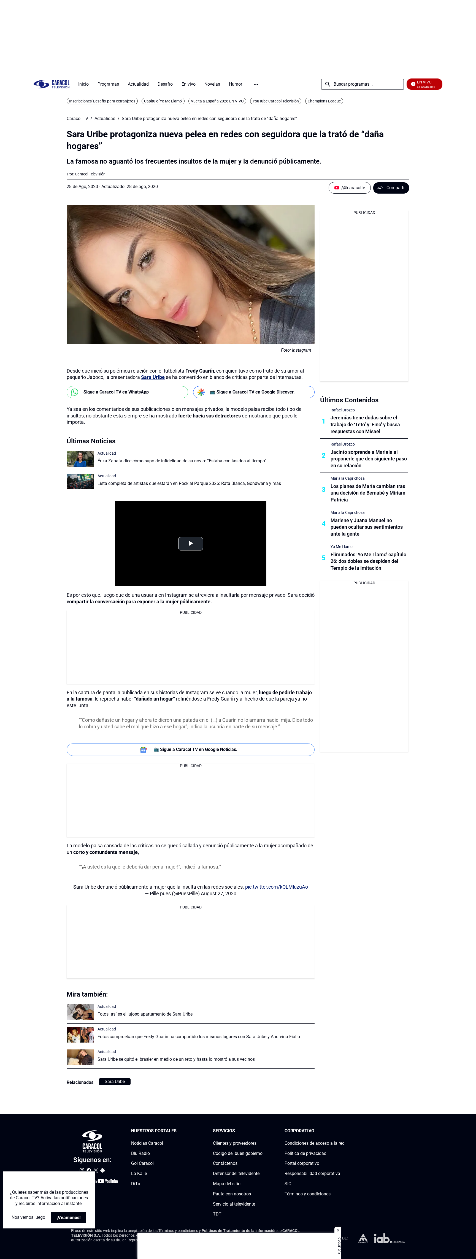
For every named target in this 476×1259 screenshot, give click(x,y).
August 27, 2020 (218, 893)
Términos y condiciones (308, 1193)
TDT (217, 1214)
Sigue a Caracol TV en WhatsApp (116, 392)
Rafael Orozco (343, 410)
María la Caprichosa (348, 478)
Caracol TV (77, 118)
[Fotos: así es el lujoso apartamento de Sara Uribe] (80, 1012)
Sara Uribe (153, 377)
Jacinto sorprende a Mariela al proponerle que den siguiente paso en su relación (369, 459)
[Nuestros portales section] (178, 1131)
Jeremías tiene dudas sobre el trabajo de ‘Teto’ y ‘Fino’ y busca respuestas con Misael (365, 424)
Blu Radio (140, 1153)
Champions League (324, 101)
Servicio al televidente (234, 1204)
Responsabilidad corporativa (312, 1173)
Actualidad (104, 118)
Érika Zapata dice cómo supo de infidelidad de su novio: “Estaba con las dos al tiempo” (182, 460)
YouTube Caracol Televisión (276, 101)
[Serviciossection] (261, 1131)
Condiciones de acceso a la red (315, 1143)
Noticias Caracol (147, 1143)
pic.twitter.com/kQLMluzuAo (276, 887)
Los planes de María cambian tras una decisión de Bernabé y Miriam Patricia (368, 493)
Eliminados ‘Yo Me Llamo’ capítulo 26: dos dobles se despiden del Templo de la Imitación (368, 561)
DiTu (135, 1183)
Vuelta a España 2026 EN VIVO (217, 101)
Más (256, 84)
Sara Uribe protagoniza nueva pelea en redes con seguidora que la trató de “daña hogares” (209, 118)
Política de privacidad (305, 1153)
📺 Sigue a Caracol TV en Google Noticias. (195, 749)
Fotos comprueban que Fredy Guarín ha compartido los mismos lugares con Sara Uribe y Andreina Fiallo (199, 1036)
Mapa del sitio (226, 1183)
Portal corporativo (302, 1163)
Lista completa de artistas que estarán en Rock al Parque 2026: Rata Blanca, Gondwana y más (189, 483)
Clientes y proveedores (234, 1143)
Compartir (396, 187)
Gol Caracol (142, 1163)
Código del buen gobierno (238, 1153)
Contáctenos (225, 1163)
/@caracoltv (353, 187)
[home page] (51, 84)
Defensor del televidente (236, 1173)
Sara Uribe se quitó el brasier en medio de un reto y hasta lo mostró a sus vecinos (176, 1059)
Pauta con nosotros (232, 1193)
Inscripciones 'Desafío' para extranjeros (102, 101)
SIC (288, 1183)
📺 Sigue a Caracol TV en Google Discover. (252, 392)
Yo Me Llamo (342, 546)
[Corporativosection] (343, 1131)
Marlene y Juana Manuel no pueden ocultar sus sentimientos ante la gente (367, 527)
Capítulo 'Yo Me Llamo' (163, 101)
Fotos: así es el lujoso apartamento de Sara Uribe (145, 1014)
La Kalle (139, 1173)
